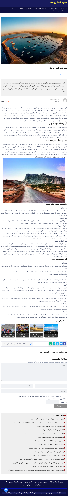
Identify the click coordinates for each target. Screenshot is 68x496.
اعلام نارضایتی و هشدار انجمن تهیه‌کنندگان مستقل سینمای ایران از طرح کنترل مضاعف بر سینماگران (35, 470)
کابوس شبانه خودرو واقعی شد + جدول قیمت (51, 445)
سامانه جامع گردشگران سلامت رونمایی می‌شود (50, 426)
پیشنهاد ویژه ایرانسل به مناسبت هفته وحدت (51, 437)
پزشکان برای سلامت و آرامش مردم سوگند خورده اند (49, 452)
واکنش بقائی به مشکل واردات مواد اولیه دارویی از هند (48, 456)
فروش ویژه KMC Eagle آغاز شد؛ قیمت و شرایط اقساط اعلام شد (45, 441)
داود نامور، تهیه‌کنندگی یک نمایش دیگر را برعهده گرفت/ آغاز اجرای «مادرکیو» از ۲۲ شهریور (38, 463)
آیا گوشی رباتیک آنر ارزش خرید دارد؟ (53, 430)
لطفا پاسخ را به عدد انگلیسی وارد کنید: (56, 399)
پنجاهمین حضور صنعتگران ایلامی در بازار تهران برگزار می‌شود (46, 448)
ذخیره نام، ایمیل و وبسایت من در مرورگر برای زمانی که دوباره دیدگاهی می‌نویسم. (41, 396)
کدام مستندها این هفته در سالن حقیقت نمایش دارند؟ (48, 467)
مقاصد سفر (63, 74)
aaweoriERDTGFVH (55, 99)
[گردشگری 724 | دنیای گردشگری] (58, 2)
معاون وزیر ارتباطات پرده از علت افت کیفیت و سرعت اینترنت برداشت (44, 434)
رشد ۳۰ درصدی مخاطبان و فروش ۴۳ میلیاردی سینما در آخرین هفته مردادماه (42, 459)
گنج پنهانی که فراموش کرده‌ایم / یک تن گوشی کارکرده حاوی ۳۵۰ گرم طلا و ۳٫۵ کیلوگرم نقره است (36, 423)
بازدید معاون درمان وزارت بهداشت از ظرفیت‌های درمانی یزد (47, 419)
